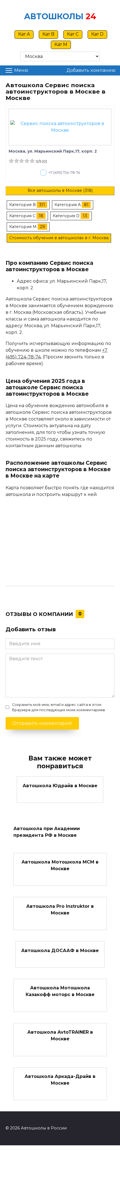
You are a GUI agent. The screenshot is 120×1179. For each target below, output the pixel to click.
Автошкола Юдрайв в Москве (60, 785)
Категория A (67, 204)
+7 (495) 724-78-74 (64, 172)
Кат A (24, 34)
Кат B (48, 34)
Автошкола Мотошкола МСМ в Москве (60, 865)
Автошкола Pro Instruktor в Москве (60, 909)
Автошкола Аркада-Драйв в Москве (60, 1080)
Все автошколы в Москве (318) (60, 190)
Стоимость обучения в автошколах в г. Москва (59, 237)
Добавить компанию (91, 70)
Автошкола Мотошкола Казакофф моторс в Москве (60, 991)
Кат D (97, 34)
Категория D (66, 215)
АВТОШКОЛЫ (53, 16)
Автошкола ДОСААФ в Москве (60, 950)
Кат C (73, 34)
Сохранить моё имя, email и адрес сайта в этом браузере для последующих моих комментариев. (59, 707)
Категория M (23, 226)
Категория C (22, 215)
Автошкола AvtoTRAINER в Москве (60, 1035)
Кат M (60, 44)
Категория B (22, 204)
